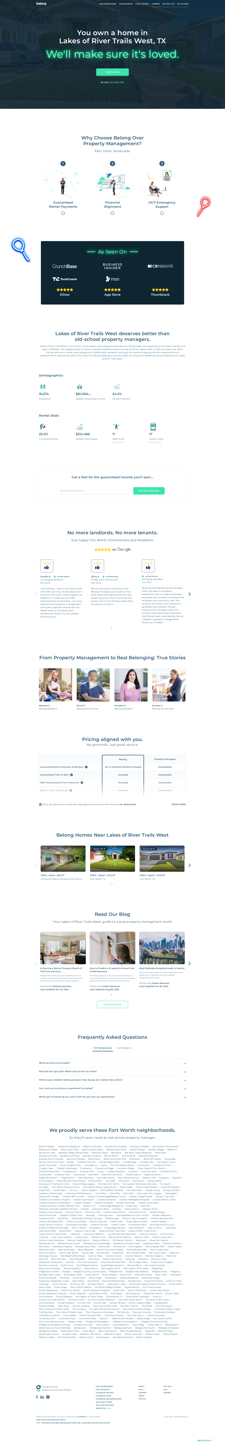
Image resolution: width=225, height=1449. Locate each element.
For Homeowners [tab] (103, 1048)
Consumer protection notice (95, 1423)
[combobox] (94, 491)
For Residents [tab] (124, 1048)
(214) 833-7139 (116, 82)
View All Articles (112, 1004)
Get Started (112, 72)
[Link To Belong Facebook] (38, 1397)
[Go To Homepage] (41, 4)
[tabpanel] (112, 1078)
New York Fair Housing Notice (51, 1420)
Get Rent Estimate (149, 490)
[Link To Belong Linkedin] (43, 1397)
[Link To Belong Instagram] (47, 1397)
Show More (178, 804)
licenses (81, 1417)
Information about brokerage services (61, 1423)
